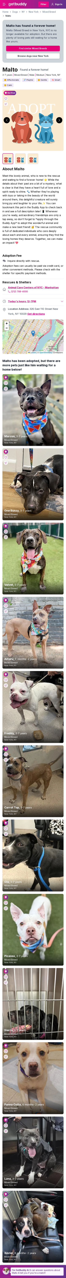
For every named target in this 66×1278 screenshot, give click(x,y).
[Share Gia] (6, 834)
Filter (43, 4)
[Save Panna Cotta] (6, 1051)
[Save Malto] (6, 98)
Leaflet (33, 352)
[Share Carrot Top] (6, 760)
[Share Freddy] (6, 685)
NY (23, 11)
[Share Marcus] (6, 388)
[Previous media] (7, 120)
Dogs (15, 11)
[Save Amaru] (6, 606)
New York (34, 11)
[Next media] (59, 120)
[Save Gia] (6, 828)
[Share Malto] (6, 104)
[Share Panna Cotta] (6, 1057)
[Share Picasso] (6, 908)
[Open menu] (4, 4)
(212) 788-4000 (19, 291)
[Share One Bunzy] (6, 463)
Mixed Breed (49, 11)
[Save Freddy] (6, 680)
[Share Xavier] (6, 1205)
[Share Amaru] (6, 611)
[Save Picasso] (6, 903)
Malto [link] (8, 15)
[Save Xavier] (6, 1200)
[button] (33, 333)
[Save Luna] (6, 1125)
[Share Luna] (6, 1131)
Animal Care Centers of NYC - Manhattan (33, 287)
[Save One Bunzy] (6, 457)
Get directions (36, 313)
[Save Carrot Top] (6, 754)
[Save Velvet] (6, 531)
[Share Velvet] (6, 537)
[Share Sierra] (6, 982)
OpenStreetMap (45, 352)
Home (5, 11)
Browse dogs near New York (33, 56)
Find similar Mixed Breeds (33, 48)
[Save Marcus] (6, 383)
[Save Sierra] (6, 977)
